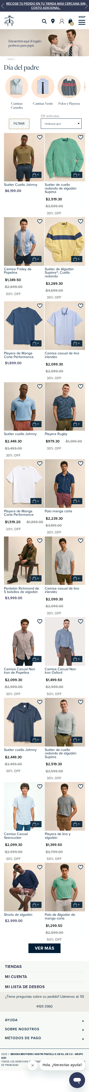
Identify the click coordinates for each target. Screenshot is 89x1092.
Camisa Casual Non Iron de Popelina (19, 671)
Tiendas (13, 966)
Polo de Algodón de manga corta (60, 916)
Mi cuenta (16, 976)
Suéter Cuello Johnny (20, 185)
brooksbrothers (10, 59)
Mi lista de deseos (25, 986)
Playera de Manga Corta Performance (19, 355)
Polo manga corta (58, 511)
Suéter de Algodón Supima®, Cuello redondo (59, 272)
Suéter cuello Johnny (20, 434)
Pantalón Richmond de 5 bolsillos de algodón (21, 590)
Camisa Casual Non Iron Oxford (60, 671)
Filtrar (19, 123)
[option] (44, 6)
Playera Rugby (56, 434)
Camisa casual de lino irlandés (62, 355)
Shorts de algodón (18, 915)
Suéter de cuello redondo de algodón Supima (60, 188)
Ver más (44, 948)
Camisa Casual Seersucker (16, 836)
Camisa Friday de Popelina (17, 271)
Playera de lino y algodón (57, 836)
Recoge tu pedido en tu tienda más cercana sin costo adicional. (45, 6)
